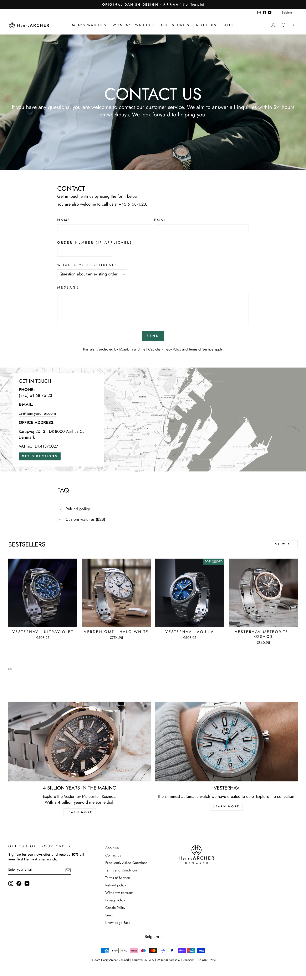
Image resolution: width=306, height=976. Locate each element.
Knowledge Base (117, 922)
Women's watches (133, 25)
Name (64, 220)
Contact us (113, 855)
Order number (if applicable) (95, 242)
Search (110, 915)
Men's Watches (89, 25)
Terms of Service (201, 349)
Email (161, 220)
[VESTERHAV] (226, 742)
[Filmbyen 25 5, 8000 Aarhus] (153, 419)
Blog (228, 25)
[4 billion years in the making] (79, 742)
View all (285, 544)
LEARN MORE (79, 812)
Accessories (174, 25)
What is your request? (87, 265)
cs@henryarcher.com (37, 413)
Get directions (39, 456)
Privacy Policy (171, 349)
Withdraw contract (119, 892)
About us (206, 25)
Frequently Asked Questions (126, 862)
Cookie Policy (115, 907)
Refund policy (115, 885)
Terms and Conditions (121, 870)
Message (68, 287)
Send (153, 335)
